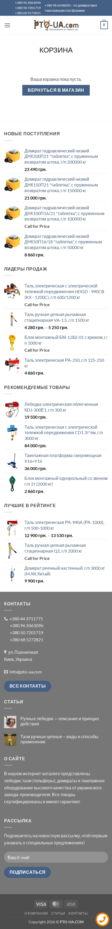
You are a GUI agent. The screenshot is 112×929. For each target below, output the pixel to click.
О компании (36, 913)
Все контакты (28, 685)
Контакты (78, 913)
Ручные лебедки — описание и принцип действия (59, 721)
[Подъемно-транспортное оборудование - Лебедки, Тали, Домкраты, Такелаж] (56, 25)
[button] (7, 25)
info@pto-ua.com (26, 671)
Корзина (56, 50)
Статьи (58, 913)
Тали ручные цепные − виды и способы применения (59, 739)
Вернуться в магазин (56, 90)
